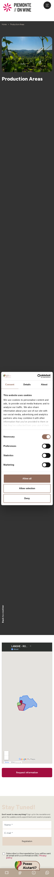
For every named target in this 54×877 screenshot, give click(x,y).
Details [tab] (27, 384)
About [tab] (44, 384)
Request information (27, 772)
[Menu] (47, 5)
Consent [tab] (9, 384)
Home (4, 24)
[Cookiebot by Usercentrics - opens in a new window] (38, 376)
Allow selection (27, 488)
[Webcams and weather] (20, 872)
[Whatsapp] (47, 872)
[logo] (17, 7)
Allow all (27, 478)
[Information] (34, 872)
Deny (27, 498)
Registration (27, 841)
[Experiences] (7, 872)
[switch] (46, 446)
